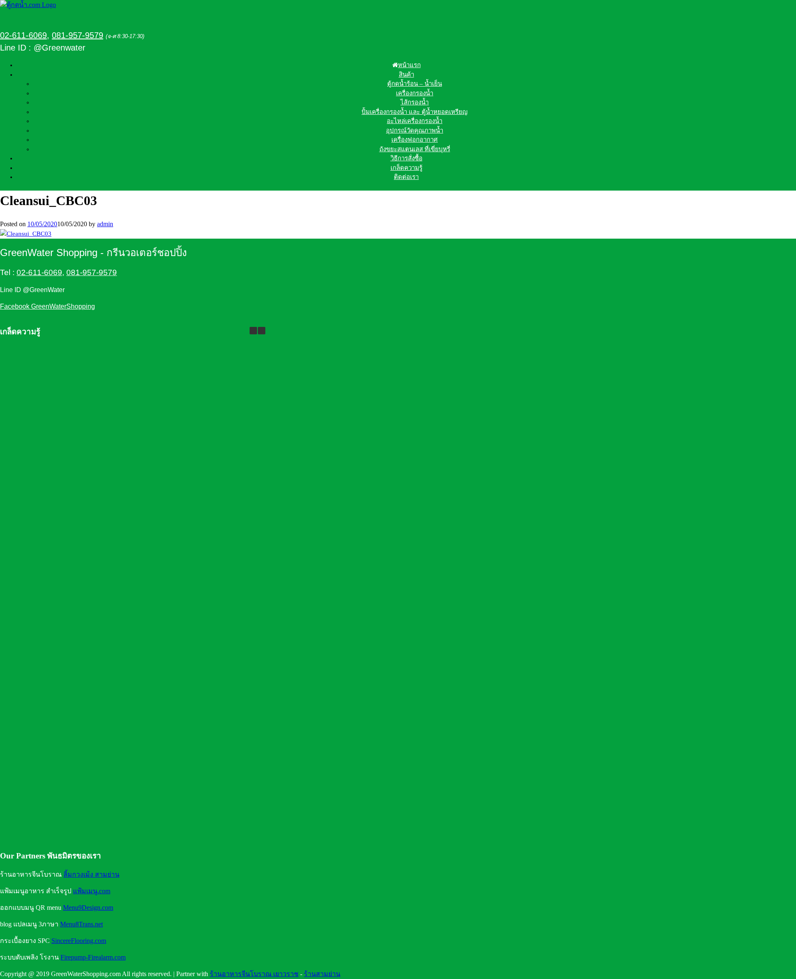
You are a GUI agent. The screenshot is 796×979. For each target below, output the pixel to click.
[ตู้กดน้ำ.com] (28, 4)
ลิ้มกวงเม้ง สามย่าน (91, 874)
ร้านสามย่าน (322, 973)
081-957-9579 (77, 35)
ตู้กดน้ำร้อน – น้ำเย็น (414, 83)
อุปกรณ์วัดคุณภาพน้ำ (414, 130)
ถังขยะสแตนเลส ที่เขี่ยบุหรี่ (414, 149)
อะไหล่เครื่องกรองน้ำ (414, 121)
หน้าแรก (409, 65)
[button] (261, 330)
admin (105, 223)
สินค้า (406, 74)
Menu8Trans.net (81, 924)
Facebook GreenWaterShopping (47, 306)
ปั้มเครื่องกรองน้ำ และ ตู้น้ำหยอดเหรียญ (415, 112)
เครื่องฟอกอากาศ (414, 139)
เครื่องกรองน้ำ (414, 93)
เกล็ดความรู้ (406, 167)
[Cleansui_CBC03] (25, 233)
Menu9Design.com (88, 907)
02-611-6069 (23, 35)
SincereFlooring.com (78, 940)
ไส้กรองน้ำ (414, 102)
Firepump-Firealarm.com (93, 957)
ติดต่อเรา (406, 177)
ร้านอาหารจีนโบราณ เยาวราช (254, 973)
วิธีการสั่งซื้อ (406, 158)
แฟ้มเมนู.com (91, 890)
